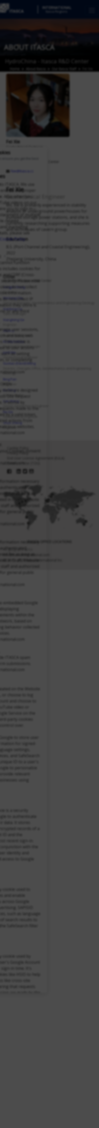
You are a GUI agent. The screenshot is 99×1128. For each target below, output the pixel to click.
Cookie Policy (12, 239)
